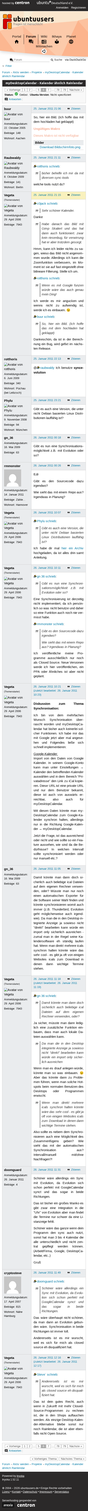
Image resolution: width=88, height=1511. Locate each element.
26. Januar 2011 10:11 (47, 568)
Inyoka (20, 1476)
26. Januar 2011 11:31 (47, 1169)
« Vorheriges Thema (44, 1459)
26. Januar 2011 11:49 (47, 1272)
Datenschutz (30, 1491)
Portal (16, 36)
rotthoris (42, 167)
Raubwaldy (12, 158)
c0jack (41, 204)
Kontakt (16, 1491)
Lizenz (6, 1491)
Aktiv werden (21, 72)
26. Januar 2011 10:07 (47, 512)
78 (57, 90)
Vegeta (9, 195)
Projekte (37, 72)
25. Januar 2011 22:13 (47, 359)
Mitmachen (44, 46)
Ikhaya (57, 36)
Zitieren (75, 108)
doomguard (12, 1170)
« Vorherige (14, 90)
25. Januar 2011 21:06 (47, 108)
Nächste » (75, 90)
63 (17, 452)
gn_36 (8, 438)
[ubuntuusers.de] (29, 22)
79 (64, 90)
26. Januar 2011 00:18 (47, 437)
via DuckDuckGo (75, 60)
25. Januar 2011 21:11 (47, 157)
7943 (19, 224)
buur (7, 109)
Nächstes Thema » (72, 1459)
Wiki (44, 36)
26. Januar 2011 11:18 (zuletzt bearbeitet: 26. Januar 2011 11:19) (55, 983)
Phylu (8, 401)
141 (18, 182)
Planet (71, 36)
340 (18, 383)
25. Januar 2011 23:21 (47, 400)
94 (17, 424)
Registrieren (78, 7)
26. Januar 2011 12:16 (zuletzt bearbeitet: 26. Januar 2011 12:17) (55, 1361)
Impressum (46, 1491)
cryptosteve (13, 1273)
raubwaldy (47, 368)
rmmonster (12, 466)
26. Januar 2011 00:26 (47, 465)
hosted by (8, 3)
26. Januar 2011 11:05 (47, 869)
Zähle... (20, 499)
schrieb (54, 167)
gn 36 (41, 577)
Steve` (41, 1375)
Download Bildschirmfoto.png (60, 147)
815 (18, 1307)
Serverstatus (61, 1491)
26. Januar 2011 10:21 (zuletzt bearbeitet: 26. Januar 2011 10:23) (55, 690)
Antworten (15, 99)
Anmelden (62, 7)
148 (18, 133)
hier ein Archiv (73, 548)
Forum (31, 36)
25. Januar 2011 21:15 (47, 195)
